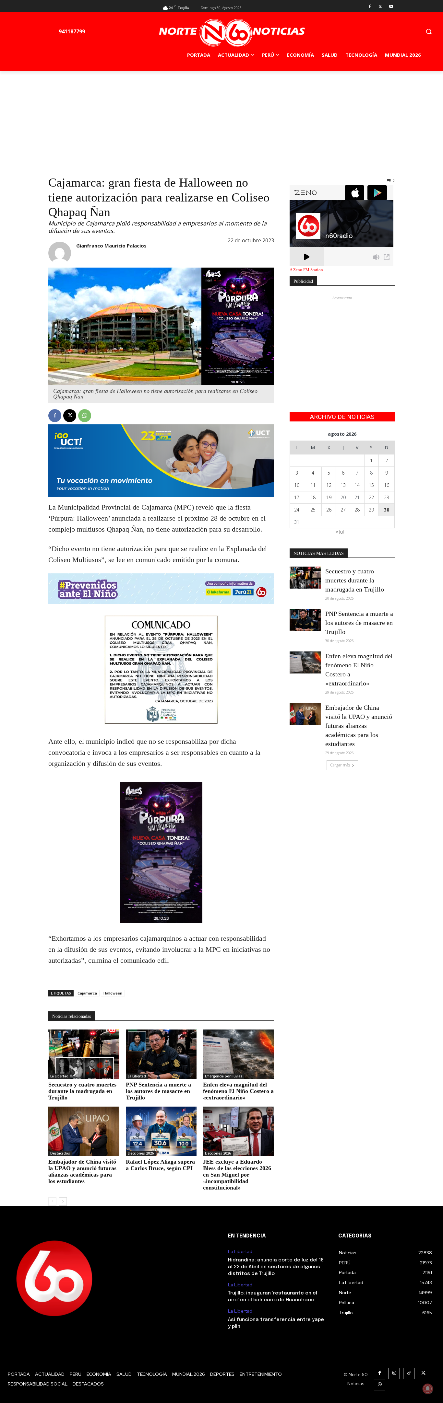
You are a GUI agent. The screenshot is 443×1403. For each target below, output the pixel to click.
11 (313, 485)
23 (386, 497)
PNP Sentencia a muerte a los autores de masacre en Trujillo (158, 1091)
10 (296, 485)
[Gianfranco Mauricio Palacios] (59, 253)
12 (328, 485)
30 (386, 510)
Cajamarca (87, 993)
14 (357, 485)
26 (328, 510)
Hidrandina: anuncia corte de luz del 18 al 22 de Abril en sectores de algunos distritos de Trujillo (276, 1267)
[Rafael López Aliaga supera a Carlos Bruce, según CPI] (161, 1131)
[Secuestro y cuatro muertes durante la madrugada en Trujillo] (83, 1054)
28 (357, 510)
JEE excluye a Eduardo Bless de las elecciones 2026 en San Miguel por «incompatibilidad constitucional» (237, 1174)
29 (371, 510)
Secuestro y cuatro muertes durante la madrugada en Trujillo (82, 1091)
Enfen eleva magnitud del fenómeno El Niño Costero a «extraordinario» (238, 1091)
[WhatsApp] (84, 415)
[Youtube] (391, 7)
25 (313, 510)
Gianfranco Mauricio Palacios (111, 245)
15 (371, 485)
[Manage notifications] (428, 1389)
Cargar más (340, 765)
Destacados (60, 1153)
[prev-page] (52, 1201)
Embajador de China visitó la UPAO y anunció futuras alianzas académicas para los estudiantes (82, 1171)
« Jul (340, 532)
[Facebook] (370, 7)
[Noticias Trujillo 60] (231, 33)
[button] (429, 31)
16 (386, 485)
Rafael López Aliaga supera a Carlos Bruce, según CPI (160, 1164)
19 (328, 497)
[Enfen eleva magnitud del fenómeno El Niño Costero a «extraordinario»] (238, 1054)
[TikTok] (408, 1373)
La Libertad (59, 1076)
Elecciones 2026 (141, 1153)
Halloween (112, 993)
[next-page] (63, 1201)
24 (296, 510)
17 (296, 497)
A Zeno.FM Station (306, 269)
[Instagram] (394, 1373)
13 (343, 485)
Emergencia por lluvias (223, 1076)
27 (343, 510)
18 (313, 497)
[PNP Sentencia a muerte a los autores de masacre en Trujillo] (161, 1054)
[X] (380, 7)
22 (371, 497)
